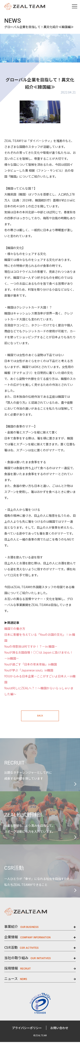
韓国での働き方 (14, 628)
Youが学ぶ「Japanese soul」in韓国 (28, 670)
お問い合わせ (59, 1028)
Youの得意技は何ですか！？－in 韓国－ (30, 646)
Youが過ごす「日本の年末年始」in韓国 (30, 664)
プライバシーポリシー (27, 1028)
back (40, 716)
